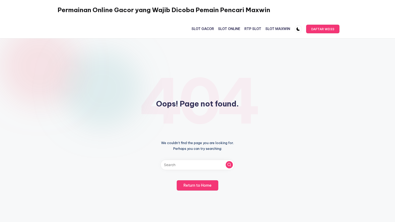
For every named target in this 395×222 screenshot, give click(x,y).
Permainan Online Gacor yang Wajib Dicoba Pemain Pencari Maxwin (164, 10)
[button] (322, 29)
